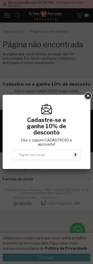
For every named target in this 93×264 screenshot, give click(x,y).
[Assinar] (75, 155)
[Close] (87, 96)
